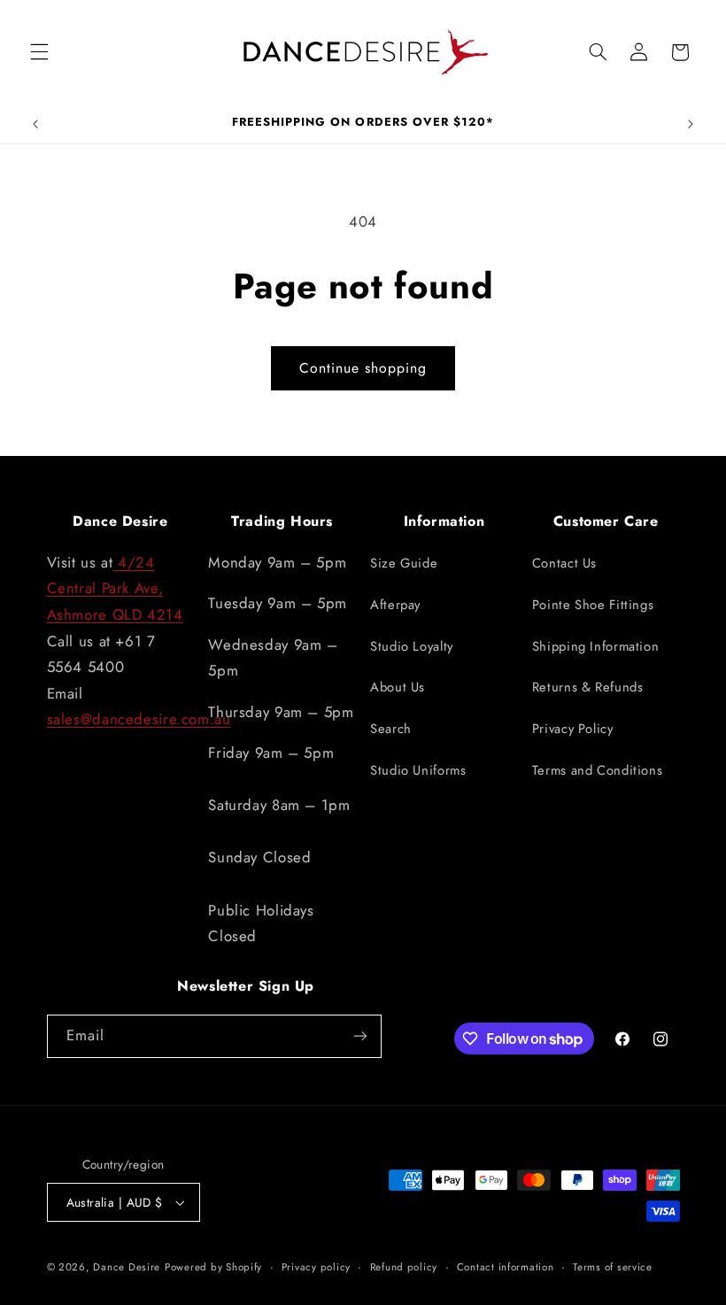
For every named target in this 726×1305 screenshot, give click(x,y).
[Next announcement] (690, 123)
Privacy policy (316, 1267)
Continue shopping (363, 368)
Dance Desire (126, 1267)
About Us (397, 687)
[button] (39, 52)
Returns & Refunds (588, 687)
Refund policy (404, 1267)
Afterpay (395, 604)
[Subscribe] (359, 1036)
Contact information (505, 1267)
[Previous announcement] (35, 123)
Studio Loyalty (411, 646)
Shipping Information (596, 646)
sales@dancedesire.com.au (139, 719)
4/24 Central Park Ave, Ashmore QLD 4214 (115, 588)
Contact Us (564, 563)
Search (391, 728)
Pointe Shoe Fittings (593, 604)
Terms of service (613, 1267)
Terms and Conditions (597, 770)
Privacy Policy (573, 728)
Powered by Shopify (213, 1267)
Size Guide (403, 563)
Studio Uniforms (418, 770)
